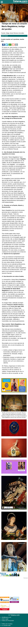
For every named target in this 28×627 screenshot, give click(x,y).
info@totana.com (6, 617)
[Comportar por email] (13, 45)
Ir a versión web (6, 625)
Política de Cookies (7, 624)
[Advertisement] (10, 587)
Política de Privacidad (8, 620)
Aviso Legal (5, 619)
